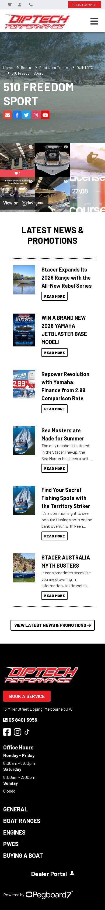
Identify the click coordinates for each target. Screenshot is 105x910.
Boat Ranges (21, 820)
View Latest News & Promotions (50, 625)
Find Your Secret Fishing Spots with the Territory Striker (65, 498)
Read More (54, 296)
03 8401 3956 (23, 720)
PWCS (11, 843)
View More (22, 280)
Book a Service (27, 696)
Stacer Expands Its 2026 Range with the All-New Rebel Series (66, 277)
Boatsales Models (53, 67)
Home (8, 67)
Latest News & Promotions (52, 235)
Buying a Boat (23, 855)
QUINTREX (84, 67)
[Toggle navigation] (94, 21)
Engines (14, 832)
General (15, 808)
